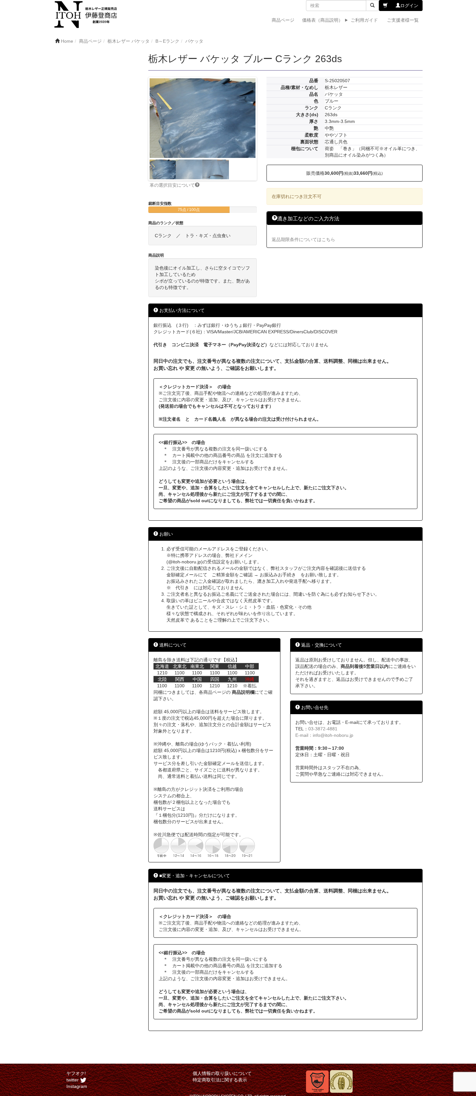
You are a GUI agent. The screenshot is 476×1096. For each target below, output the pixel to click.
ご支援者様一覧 (403, 20)
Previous (139, 128)
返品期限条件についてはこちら (303, 239)
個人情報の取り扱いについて (222, 1073)
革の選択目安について (172, 185)
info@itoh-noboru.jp (333, 735)
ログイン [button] (409, 5)
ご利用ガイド (364, 20)
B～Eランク (167, 41)
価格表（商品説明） (322, 20)
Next (265, 128)
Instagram (76, 1086)
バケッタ (194, 41)
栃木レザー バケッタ (129, 41)
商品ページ (283, 20)
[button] (385, 5)
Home (67, 41)
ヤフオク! (76, 1073)
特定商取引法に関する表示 (220, 1079)
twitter (73, 1079)
